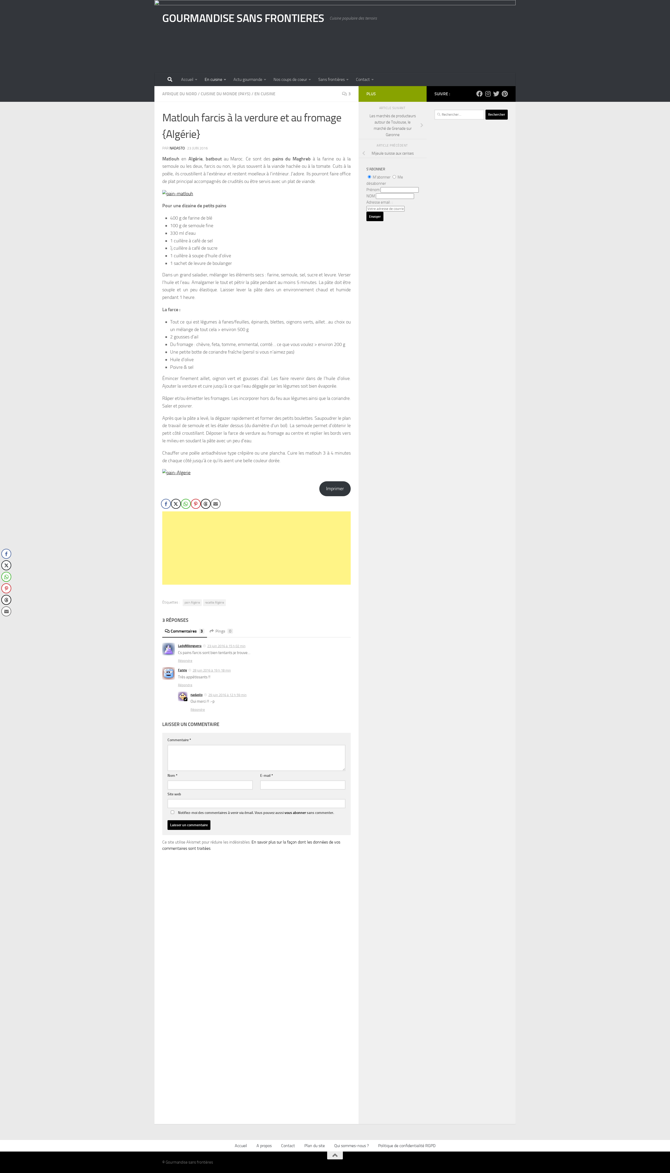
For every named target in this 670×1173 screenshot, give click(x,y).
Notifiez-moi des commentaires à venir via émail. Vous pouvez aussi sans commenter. (255, 813)
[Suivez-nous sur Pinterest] (504, 94)
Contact (363, 79)
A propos (264, 1145)
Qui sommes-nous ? (351, 1145)
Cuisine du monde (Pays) (225, 93)
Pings (223, 631)
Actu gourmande (247, 79)
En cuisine (213, 79)
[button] (6, 622)
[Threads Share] (206, 504)
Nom (172, 775)
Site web (174, 794)
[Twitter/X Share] (176, 504)
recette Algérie (214, 602)
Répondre (185, 661)
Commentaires (187, 631)
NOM (370, 196)
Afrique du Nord (179, 93)
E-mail (266, 775)
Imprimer (335, 488)
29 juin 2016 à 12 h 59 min (227, 695)
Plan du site (314, 1145)
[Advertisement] (256, 548)
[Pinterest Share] (196, 504)
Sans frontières (331, 79)
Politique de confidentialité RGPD (407, 1145)
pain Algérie (192, 602)
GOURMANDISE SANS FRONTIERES (243, 18)
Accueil (187, 79)
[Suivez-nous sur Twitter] (496, 94)
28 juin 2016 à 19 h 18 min (212, 670)
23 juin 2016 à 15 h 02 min (226, 646)
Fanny (182, 670)
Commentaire (179, 740)
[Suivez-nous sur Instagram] (488, 94)
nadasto (177, 148)
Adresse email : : (379, 202)
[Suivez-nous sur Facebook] (479, 94)
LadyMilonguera (190, 646)
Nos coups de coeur (290, 79)
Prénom (373, 189)
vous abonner (295, 813)
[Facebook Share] (166, 504)
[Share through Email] (216, 504)
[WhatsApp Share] (186, 504)
